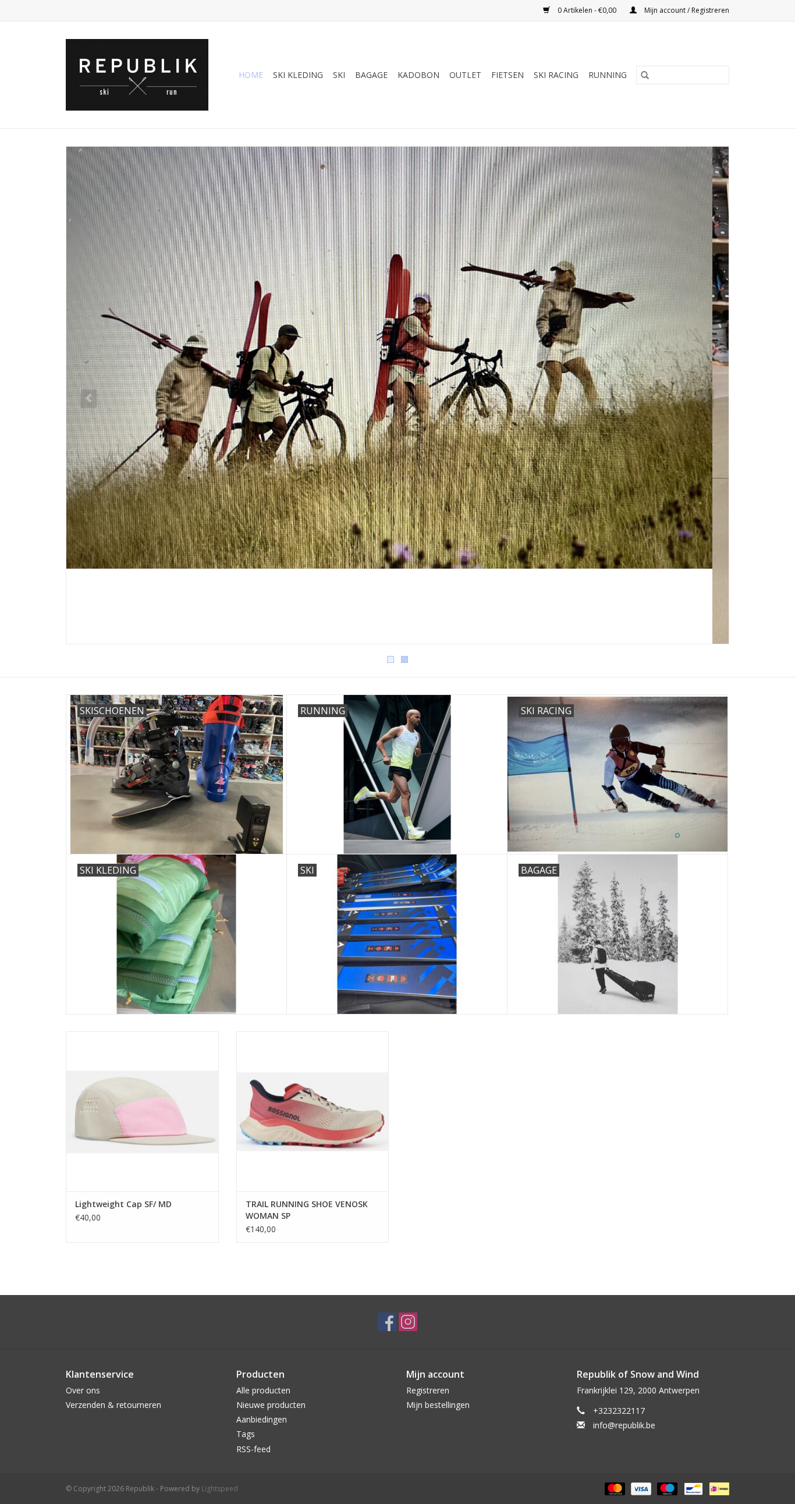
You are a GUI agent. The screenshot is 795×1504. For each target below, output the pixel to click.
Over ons (83, 1390)
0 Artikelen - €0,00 (587, 10)
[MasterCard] (614, 1488)
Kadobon (418, 74)
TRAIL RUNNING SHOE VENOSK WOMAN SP (307, 1209)
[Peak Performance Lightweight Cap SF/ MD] (142, 1111)
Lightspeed (219, 1489)
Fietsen (507, 74)
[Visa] (640, 1488)
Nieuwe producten (271, 1404)
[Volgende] (706, 398)
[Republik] (140, 75)
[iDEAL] (717, 1488)
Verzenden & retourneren (113, 1404)
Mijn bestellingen (438, 1404)
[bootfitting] (397, 395)
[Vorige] (89, 398)
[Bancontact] (692, 1488)
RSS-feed (253, 1449)
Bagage (371, 74)
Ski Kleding (298, 74)
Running (607, 74)
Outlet (465, 74)
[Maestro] (666, 1488)
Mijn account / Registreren (686, 10)
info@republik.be (624, 1425)
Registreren (427, 1390)
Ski (339, 74)
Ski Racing (556, 74)
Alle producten (263, 1390)
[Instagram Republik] (408, 1322)
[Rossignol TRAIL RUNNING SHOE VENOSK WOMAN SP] (312, 1111)
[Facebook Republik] (387, 1322)
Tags (245, 1433)
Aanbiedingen (261, 1419)
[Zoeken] (645, 75)
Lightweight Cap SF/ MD (123, 1203)
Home (251, 74)
